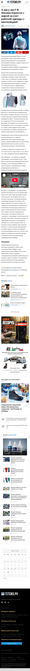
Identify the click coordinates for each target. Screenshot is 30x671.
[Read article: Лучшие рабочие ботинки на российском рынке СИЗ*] (6, 506)
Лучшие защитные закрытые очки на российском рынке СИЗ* (18, 529)
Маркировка (11, 657)
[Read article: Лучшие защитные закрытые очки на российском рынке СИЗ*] (6, 529)
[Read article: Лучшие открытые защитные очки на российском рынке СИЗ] (6, 538)
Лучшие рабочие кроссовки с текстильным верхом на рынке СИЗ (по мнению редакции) (19, 497)
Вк (4, 272)
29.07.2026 (14, 464)
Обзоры (19, 657)
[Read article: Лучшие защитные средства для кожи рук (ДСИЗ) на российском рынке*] (6, 459)
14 (18, 565)
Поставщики (12, 659)
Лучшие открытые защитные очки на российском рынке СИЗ (18, 538)
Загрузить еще (15, 311)
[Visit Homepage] (14, 2)
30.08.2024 (14, 542)
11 (8, 565)
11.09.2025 (14, 501)
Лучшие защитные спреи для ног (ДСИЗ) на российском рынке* (14, 450)
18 (8, 568)
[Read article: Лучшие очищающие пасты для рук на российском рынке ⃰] (6, 480)
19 (11, 568)
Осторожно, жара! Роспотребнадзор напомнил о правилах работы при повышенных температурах (18, 294)
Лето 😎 (20, 275)
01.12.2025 (14, 491)
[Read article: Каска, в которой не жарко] (5, 305)
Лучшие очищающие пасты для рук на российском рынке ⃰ (17, 480)
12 (11, 565)
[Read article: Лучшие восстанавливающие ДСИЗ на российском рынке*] (6, 469)
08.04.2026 (14, 483)
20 (15, 568)
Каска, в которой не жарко (17, 303)
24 (4, 572)
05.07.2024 (22, 289)
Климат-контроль (11, 275)
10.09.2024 (14, 533)
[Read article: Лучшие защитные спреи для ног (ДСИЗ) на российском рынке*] (15, 446)
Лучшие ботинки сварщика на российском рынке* (18, 513)
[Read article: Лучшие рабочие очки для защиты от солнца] (6, 489)
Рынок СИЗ (21, 659)
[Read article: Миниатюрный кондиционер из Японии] (5, 287)
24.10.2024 (14, 524)
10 (4, 565)
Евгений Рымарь (14, 289)
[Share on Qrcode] (25, 52)
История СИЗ (12, 661)
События (3, 661)
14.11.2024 (14, 508)
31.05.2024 (23, 299)
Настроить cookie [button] (6, 650)
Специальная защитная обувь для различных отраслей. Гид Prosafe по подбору (11, 408)
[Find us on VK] (8, 602)
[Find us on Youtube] (5, 602)
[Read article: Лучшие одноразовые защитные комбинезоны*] (6, 522)
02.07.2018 (20, 25)
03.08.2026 (7, 453)
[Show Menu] (2, 2)
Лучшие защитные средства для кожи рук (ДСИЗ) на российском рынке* (18, 460)
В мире (8, 6)
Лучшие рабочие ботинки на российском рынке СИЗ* (19, 505)
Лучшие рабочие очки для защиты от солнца (18, 488)
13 (15, 565)
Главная (3, 6)
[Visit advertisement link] (15, 330)
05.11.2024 (14, 517)
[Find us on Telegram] (2, 602)
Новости (3, 657)
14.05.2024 (22, 304)
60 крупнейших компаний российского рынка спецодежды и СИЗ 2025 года (16, 419)
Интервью (4, 659)
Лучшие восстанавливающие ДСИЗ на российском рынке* (17, 470)
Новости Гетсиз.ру (10, 25)
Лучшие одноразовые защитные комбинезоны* (18, 521)
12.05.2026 (14, 475)
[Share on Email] (18, 52)
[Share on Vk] (4, 52)
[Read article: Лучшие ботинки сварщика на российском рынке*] (6, 513)
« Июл (4, 578)
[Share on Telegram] (11, 52)
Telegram (15, 270)
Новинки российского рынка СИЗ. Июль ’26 (17, 426)
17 (4, 568)
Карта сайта (5, 608)
